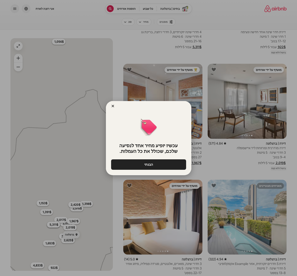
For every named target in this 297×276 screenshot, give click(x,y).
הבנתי (148, 164)
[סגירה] (113, 106)
